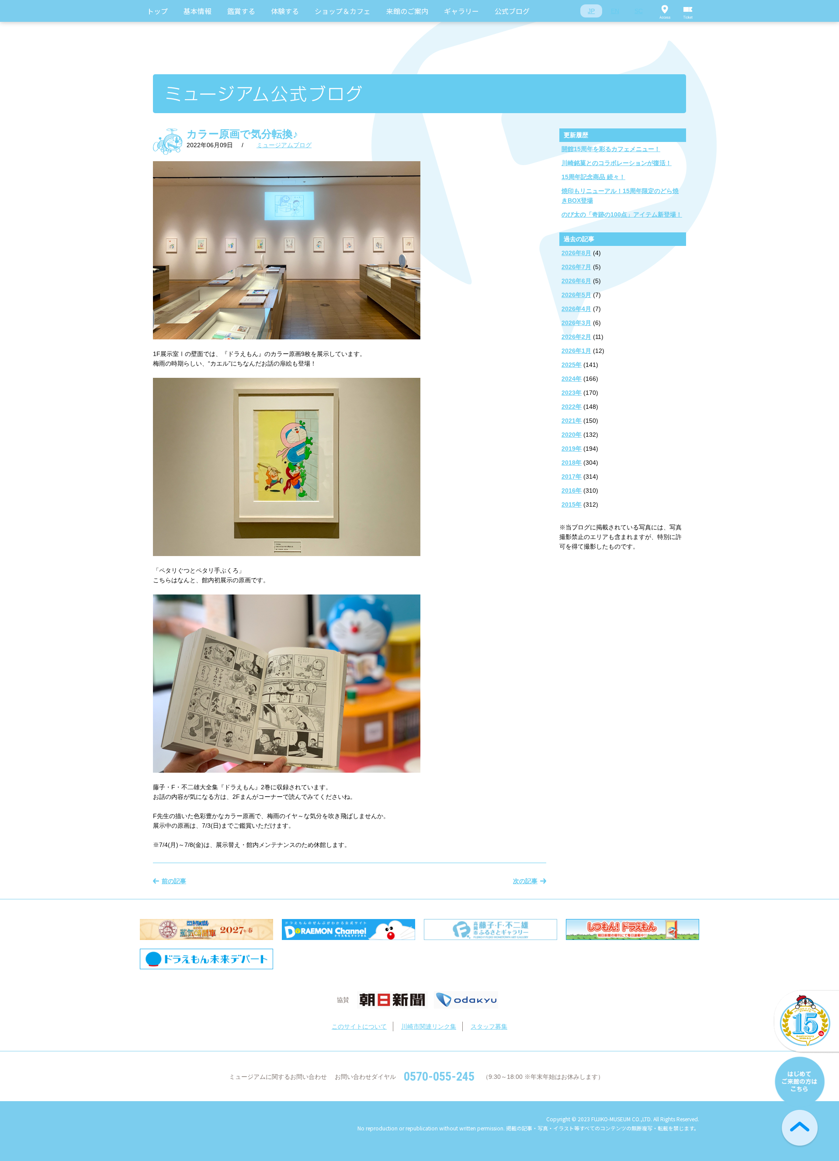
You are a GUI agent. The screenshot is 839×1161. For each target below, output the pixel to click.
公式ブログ (512, 11)
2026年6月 (576, 280)
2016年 (572, 490)
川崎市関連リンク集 (428, 1026)
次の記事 (525, 881)
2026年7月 (576, 266)
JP (591, 10)
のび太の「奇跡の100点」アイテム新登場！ (622, 214)
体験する (285, 11)
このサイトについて (359, 1026)
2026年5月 (576, 294)
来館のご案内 (407, 11)
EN (615, 10)
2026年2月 (576, 336)
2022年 (572, 406)
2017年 (572, 476)
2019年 (572, 448)
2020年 (572, 434)
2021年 (572, 420)
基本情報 (197, 11)
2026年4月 (576, 308)
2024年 (572, 378)
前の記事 (174, 881)
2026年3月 (576, 322)
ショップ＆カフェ (343, 11)
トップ (157, 11)
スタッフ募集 (489, 1026)
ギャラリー (461, 11)
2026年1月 (576, 350)
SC (638, 10)
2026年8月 (576, 252)
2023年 (572, 392)
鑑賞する (241, 11)
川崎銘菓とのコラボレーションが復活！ (617, 162)
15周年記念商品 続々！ (593, 176)
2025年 (572, 364)
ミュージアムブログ (284, 145)
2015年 (572, 504)
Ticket (688, 11)
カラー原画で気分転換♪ (242, 134)
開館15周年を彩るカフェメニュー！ (611, 148)
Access (665, 11)
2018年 (572, 462)
